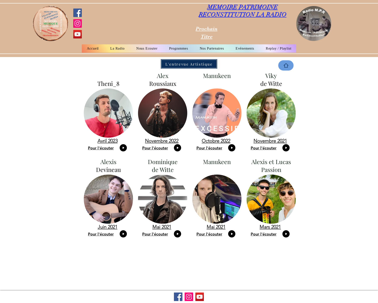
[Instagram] (77, 23)
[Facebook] (77, 13)
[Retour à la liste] (286, 65)
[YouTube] (77, 34)
